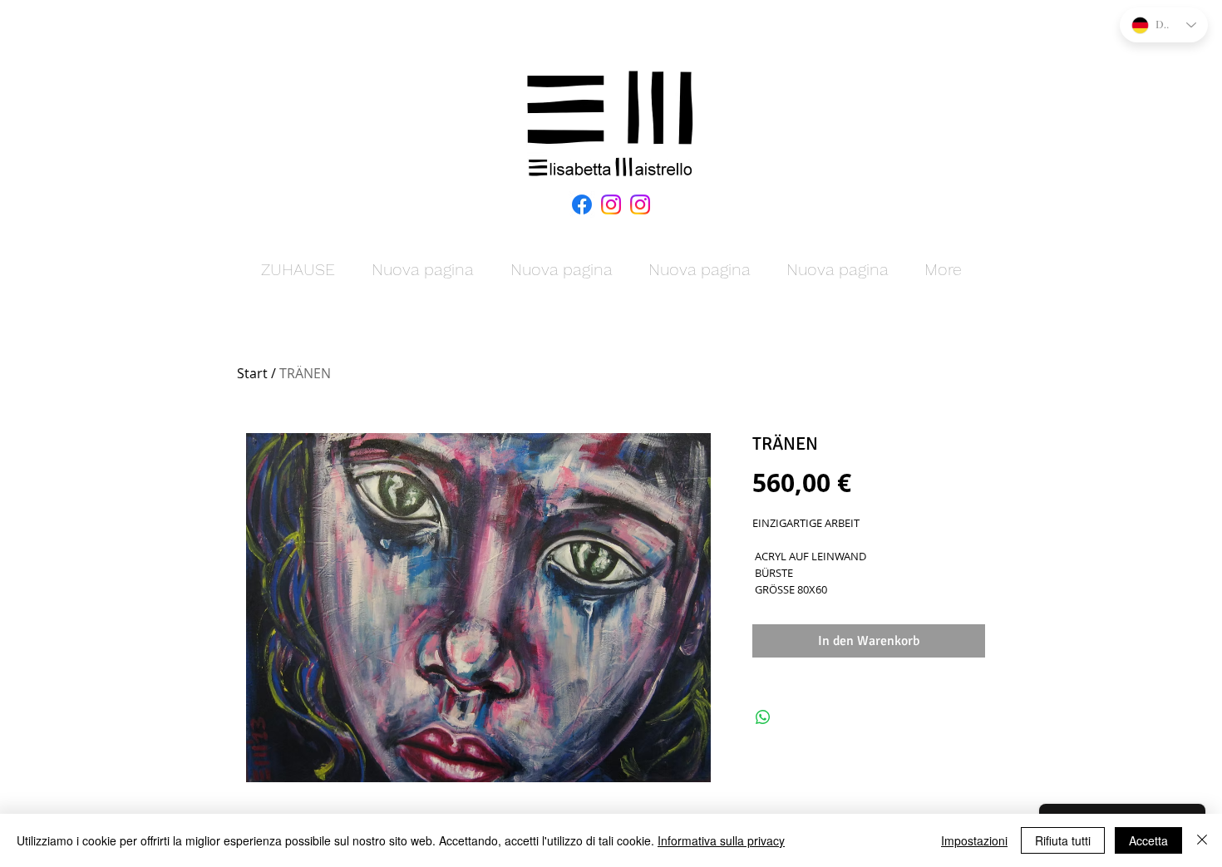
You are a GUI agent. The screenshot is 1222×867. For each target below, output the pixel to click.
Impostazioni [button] (974, 840)
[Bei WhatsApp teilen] (763, 717)
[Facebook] (582, 204)
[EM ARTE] (611, 204)
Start (252, 373)
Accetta (1148, 840)
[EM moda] (640, 204)
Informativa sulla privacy (721, 840)
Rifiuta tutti (1063, 840)
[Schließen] (1202, 840)
